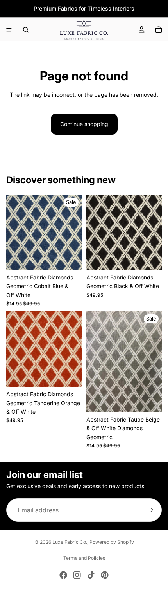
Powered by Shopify (111, 542)
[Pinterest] (104, 575)
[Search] (25, 29)
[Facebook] (63, 575)
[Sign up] (150, 510)
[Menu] (9, 30)
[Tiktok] (91, 575)
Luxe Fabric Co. (69, 542)
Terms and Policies (84, 558)
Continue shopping (84, 124)
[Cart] (158, 29)
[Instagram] (77, 575)
